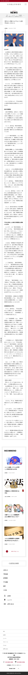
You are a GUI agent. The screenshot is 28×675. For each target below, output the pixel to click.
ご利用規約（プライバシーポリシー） (14, 665)
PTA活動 (5, 582)
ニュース (4, 638)
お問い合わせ (5, 648)
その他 (5, 590)
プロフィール (5, 641)
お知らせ (5, 570)
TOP (4, 631)
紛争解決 (6, 28)
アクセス (4, 645)
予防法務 (5, 574)
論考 (4, 586)
